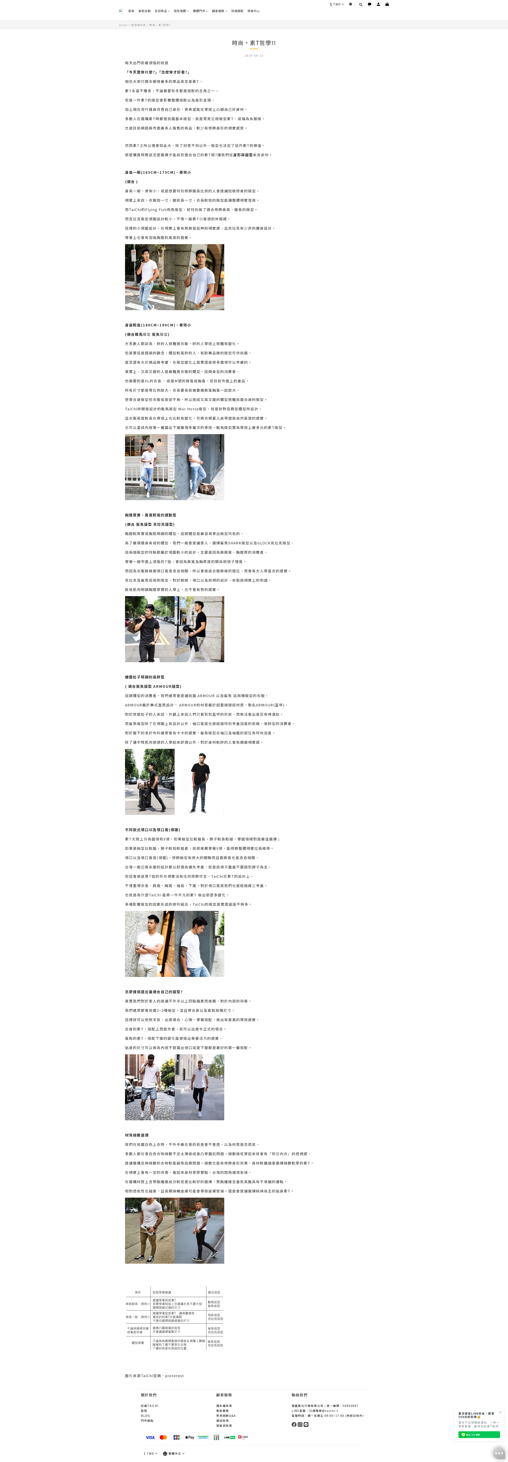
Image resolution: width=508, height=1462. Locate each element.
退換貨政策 (224, 1425)
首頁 (131, 11)
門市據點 (147, 1421)
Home (123, 25)
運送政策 (222, 1421)
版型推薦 (180, 11)
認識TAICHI (150, 1406)
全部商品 (161, 11)
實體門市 (199, 11)
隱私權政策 (224, 1406)
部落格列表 (138, 25)
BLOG (145, 1416)
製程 (144, 1411)
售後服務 (222, 1411)
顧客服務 (218, 11)
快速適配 (237, 11)
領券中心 (253, 11)
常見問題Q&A (226, 1416)
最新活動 (144, 11)
